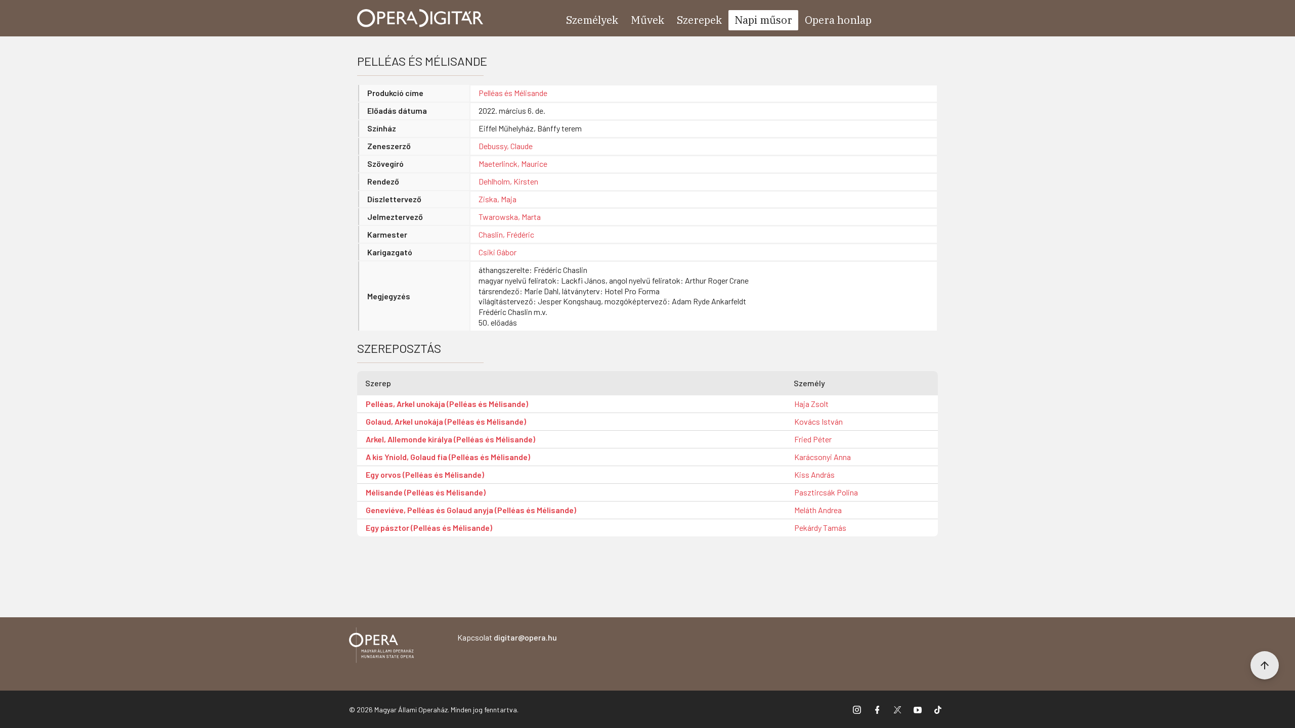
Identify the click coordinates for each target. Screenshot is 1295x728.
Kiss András (814, 474)
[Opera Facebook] (877, 709)
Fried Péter (813, 439)
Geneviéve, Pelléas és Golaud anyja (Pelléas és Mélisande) (471, 510)
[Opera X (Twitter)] (897, 709)
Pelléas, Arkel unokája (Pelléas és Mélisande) (447, 403)
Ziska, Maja (497, 199)
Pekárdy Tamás (820, 527)
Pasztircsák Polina (826, 492)
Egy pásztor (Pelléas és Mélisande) (429, 527)
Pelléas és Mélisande (513, 93)
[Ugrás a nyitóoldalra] (420, 18)
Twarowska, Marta (510, 216)
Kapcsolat (507, 637)
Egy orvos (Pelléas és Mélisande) (425, 474)
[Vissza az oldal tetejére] (1264, 665)
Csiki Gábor (497, 252)
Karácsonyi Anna (822, 457)
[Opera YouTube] (918, 709)
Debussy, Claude (506, 146)
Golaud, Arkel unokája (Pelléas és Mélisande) (446, 421)
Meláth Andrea (818, 510)
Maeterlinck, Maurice (513, 163)
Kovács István (818, 421)
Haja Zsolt (811, 403)
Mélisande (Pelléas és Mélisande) (426, 492)
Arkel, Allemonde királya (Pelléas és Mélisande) (450, 439)
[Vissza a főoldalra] (381, 646)
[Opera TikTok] (938, 709)
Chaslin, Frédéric (506, 234)
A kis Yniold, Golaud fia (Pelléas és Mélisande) (448, 457)
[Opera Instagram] (857, 709)
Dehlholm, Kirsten (508, 181)
